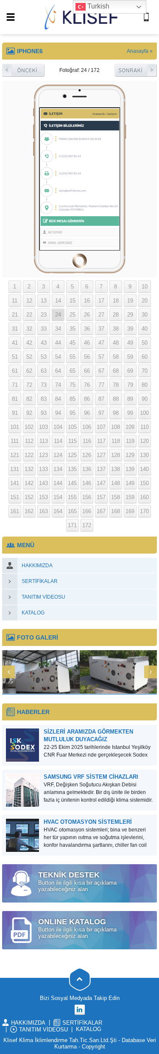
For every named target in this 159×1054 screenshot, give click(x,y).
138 (115, 469)
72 (29, 385)
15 (72, 300)
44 (58, 343)
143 (43, 483)
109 (130, 427)
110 (144, 427)
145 (72, 483)
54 (58, 357)
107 (101, 427)
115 (72, 441)
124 (57, 455)
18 (116, 300)
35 (72, 329)
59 (130, 357)
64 (58, 371)
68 (116, 371)
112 (29, 441)
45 (72, 343)
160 (144, 497)
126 (86, 455)
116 (87, 441)
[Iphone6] (79, 271)
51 (15, 357)
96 (87, 413)
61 (15, 371)
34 (58, 329)
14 (58, 300)
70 (145, 371)
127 (101, 455)
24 (58, 314)
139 (130, 469)
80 (145, 385)
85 (72, 399)
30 (145, 314)
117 (101, 441)
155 (72, 497)
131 (14, 469)
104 (57, 427)
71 (15, 385)
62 (29, 371)
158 (115, 497)
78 (116, 385)
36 (87, 329)
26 (87, 314)
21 (15, 314)
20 (145, 300)
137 (101, 469)
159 (130, 497)
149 (130, 483)
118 (116, 441)
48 (116, 343)
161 (14, 511)
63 (44, 371)
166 (86, 511)
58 (116, 357)
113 (43, 441)
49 (130, 343)
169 (130, 511)
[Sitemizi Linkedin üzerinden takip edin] (80, 1010)
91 (15, 413)
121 (14, 455)
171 (72, 525)
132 (29, 469)
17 (101, 300)
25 (72, 314)
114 (58, 441)
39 (130, 329)
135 (72, 469)
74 (58, 385)
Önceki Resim (23, 70)
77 (101, 385)
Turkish (97, 6)
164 (57, 511)
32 (29, 329)
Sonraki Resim (135, 70)
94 (58, 413)
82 (29, 399)
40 (145, 329)
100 (144, 413)
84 (58, 399)
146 (86, 483)
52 (29, 357)
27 (101, 314)
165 (72, 511)
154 (57, 497)
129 (130, 455)
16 (87, 300)
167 (101, 511)
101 (14, 427)
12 (29, 300)
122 (29, 455)
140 (144, 469)
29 (130, 314)
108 (115, 427)
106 (86, 427)
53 (44, 357)
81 (15, 399)
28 (116, 314)
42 (29, 343)
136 (86, 469)
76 (87, 385)
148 (115, 483)
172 (86, 525)
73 (44, 385)
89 (130, 399)
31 (15, 329)
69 (130, 371)
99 (130, 413)
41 (15, 343)
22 (29, 314)
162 (29, 511)
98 (116, 413)
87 (101, 399)
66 (87, 371)
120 (144, 441)
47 (101, 343)
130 (144, 455)
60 (145, 357)
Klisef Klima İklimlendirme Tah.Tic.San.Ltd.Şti (60, 1040)
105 (72, 427)
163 (43, 511)
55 (72, 357)
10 (145, 286)
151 (14, 497)
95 (72, 413)
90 (145, 399)
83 (44, 399)
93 (44, 413)
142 (29, 483)
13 (44, 300)
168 (115, 511)
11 (14, 300)
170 (144, 511)
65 (72, 371)
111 (15, 441)
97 (101, 413)
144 (57, 483)
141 (14, 483)
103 (43, 427)
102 (29, 427)
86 (87, 399)
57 (101, 357)
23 (44, 314)
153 (43, 497)
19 (130, 300)
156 (86, 497)
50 (145, 343)
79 (130, 385)
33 (44, 329)
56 (87, 357)
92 (29, 413)
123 (43, 455)
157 (101, 497)
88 (116, 399)
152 (29, 497)
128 (115, 455)
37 (101, 329)
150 (144, 483)
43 (44, 343)
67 (101, 371)
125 (72, 455)
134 (57, 469)
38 (116, 329)
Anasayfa (137, 51)
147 (101, 483)
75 (72, 385)
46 (87, 343)
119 (130, 441)
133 (43, 469)
